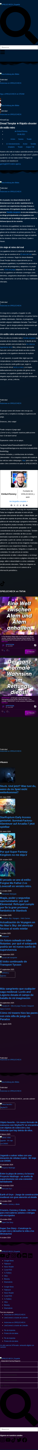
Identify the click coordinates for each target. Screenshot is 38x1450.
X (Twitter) (7, 1274)
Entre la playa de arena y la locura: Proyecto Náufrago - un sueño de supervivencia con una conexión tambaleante (17, 1178)
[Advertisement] (16, 180)
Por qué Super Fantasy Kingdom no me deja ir (13, 854)
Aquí (23, 461)
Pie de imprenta (9, 1331)
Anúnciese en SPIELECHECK (10, 80)
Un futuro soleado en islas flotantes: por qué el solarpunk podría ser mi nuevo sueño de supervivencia (18, 946)
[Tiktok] (8, 1256)
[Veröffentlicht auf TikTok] (35, 646)
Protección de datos (11, 1334)
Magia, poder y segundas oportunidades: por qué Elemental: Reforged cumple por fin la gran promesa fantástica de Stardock (17, 905)
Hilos (6, 1277)
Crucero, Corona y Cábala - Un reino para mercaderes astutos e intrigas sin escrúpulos (18, 1214)
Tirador (29, 133)
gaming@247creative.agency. (10, 158)
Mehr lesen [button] (5, 642)
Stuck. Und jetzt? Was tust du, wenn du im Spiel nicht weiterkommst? (18, 790)
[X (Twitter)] (14, 506)
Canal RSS (8, 1271)
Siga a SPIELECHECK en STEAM (12, 91)
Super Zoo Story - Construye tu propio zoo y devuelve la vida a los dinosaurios (17, 1232)
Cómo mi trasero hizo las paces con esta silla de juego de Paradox (18, 1017)
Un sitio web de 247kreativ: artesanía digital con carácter (17, 1347)
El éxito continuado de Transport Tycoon (13, 964)
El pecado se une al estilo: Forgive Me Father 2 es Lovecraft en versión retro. (16, 884)
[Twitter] (19, 1440)
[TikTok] (20, 506)
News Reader (9, 1268)
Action (13, 133)
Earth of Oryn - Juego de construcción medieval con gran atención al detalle (19, 1197)
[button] (3, 446)
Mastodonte (8, 1283)
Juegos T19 (30, 141)
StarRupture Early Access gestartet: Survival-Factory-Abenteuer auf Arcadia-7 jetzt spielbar (17, 823)
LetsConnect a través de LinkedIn (16, 1319)
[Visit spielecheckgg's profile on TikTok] (3, 646)
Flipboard (7, 1265)
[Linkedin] (30, 1256)
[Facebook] (11, 506)
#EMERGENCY (6, 699)
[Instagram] (17, 506)
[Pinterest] (23, 506)
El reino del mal (25, 255)
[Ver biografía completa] (27, 502)
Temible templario (13, 213)
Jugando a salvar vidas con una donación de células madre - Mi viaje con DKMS (18, 1159)
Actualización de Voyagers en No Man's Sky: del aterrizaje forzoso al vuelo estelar (17, 926)
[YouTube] (26, 506)
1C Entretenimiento (13, 138)
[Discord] (24, 1256)
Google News (9, 1262)
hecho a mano (18, 368)
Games (21, 133)
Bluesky (7, 1280)
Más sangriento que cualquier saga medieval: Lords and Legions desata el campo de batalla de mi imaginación (17, 994)
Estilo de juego (10, 271)
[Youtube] (2, 1256)
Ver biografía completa (17, 502)
